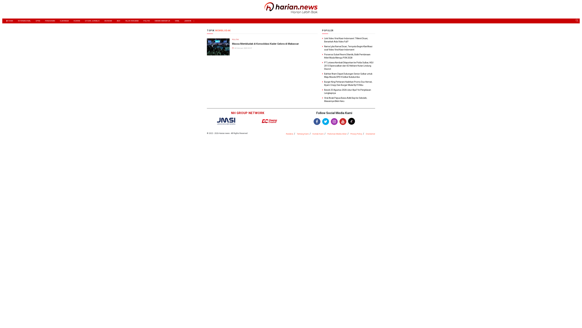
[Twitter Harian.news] (325, 121)
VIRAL (177, 21)
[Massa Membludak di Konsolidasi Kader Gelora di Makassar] (218, 46)
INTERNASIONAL (24, 21)
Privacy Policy (356, 134)
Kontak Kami (318, 134)
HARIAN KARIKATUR (162, 21)
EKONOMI (108, 21)
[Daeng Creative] (269, 121)
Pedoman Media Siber (337, 134)
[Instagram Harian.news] (334, 121)
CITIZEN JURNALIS (92, 21)
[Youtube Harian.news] (343, 121)
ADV (118, 21)
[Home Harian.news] (291, 7)
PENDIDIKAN (50, 21)
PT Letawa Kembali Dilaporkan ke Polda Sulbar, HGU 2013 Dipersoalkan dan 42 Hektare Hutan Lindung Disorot (348, 65)
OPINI (38, 21)
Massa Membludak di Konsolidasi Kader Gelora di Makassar (265, 43)
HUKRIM (77, 21)
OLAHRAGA (64, 21)
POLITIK (146, 21)
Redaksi (289, 134)
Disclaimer (370, 134)
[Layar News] (226, 121)
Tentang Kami (303, 134)
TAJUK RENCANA (132, 21)
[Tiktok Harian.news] (351, 121)
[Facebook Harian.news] (317, 121)
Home (10, 21)
